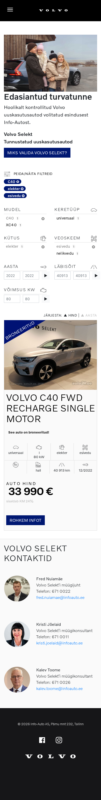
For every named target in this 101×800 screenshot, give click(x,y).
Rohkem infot (25, 520)
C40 (12, 181)
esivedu (15, 195)
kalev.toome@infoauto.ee (59, 688)
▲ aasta (89, 315)
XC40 (13, 224)
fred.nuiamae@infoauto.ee (60, 597)
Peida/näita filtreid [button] (32, 174)
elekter (14, 188)
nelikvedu (67, 253)
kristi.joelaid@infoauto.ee (59, 642)
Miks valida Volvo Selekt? (37, 152)
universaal (67, 218)
